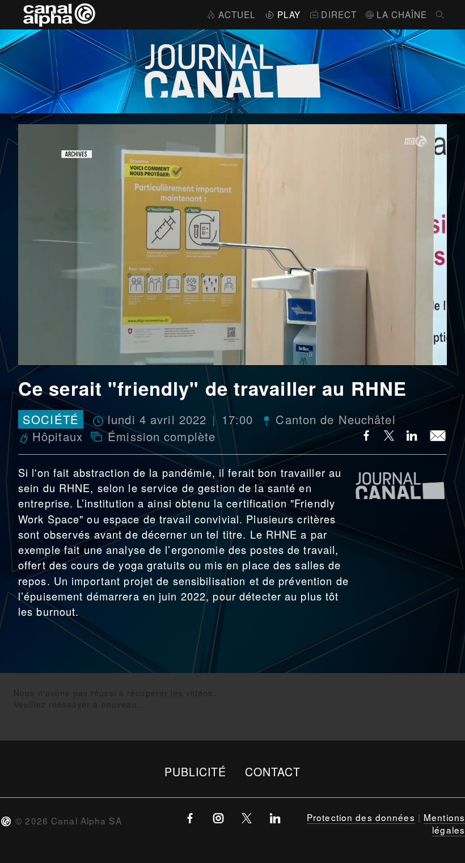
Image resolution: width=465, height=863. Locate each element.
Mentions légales (444, 823)
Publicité (195, 771)
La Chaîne (402, 14)
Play (289, 14)
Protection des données (361, 817)
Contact (273, 771)
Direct (339, 14)
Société (51, 419)
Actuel (237, 14)
